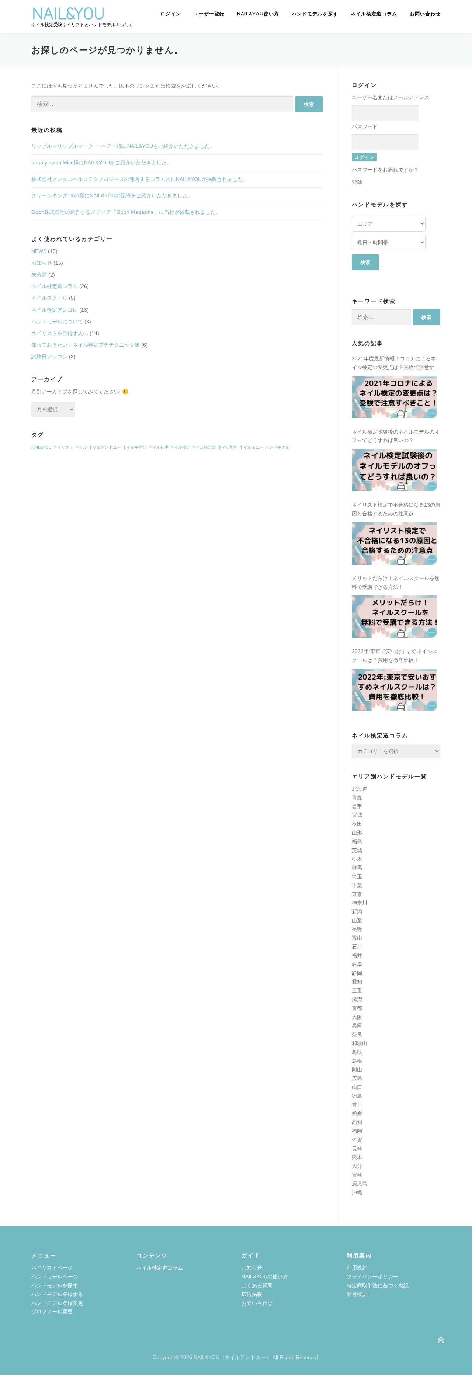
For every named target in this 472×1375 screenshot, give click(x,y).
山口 (357, 1087)
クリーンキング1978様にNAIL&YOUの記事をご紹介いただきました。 (112, 195)
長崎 (357, 1149)
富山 (357, 938)
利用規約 (357, 1268)
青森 (357, 798)
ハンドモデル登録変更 (57, 1303)
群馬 (357, 868)
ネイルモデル (134, 447)
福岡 (357, 1131)
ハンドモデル (277, 447)
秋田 (357, 824)
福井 (357, 955)
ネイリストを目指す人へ (59, 333)
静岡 (357, 973)
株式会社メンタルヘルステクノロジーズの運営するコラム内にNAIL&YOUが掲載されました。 (139, 179)
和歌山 (359, 1043)
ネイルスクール (49, 298)
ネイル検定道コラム (374, 14)
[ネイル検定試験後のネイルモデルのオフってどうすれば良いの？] (394, 470)
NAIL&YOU (41, 447)
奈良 (357, 1034)
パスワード (365, 126)
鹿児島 (359, 1184)
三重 (357, 990)
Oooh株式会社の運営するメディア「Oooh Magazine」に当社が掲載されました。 (126, 212)
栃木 (357, 859)
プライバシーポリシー (372, 1276)
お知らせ (41, 263)
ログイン (170, 14)
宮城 (357, 815)
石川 (357, 946)
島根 (357, 1061)
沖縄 (357, 1192)
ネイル (81, 447)
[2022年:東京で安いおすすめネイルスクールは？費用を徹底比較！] (394, 690)
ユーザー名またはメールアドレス (390, 97)
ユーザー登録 (209, 14)
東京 (357, 894)
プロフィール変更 (52, 1312)
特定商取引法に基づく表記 (378, 1285)
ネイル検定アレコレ (54, 310)
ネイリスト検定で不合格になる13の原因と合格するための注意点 (396, 509)
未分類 (39, 275)
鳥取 (357, 1052)
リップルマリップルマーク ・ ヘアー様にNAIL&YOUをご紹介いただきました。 (123, 146)
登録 (357, 182)
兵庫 (357, 1025)
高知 (357, 1122)
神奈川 (359, 903)
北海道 (359, 789)
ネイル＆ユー (251, 447)
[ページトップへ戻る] (441, 1340)
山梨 (357, 920)
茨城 (357, 850)
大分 (357, 1166)
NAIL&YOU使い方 (258, 14)
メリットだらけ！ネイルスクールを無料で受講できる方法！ (396, 582)
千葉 (357, 885)
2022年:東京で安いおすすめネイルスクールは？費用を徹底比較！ (394, 655)
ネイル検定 (180, 447)
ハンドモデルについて (57, 321)
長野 (357, 929)
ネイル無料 (228, 447)
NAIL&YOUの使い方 (265, 1276)
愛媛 (357, 1113)
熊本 (357, 1157)
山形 (357, 833)
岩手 (357, 806)
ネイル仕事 (158, 447)
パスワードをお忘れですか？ (385, 170)
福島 (357, 841)
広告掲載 (252, 1294)
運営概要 (357, 1294)
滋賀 (357, 999)
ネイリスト (63, 447)
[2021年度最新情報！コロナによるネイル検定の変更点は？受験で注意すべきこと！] (394, 397)
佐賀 (357, 1140)
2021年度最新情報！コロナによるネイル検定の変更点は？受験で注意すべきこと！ (396, 363)
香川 (357, 1105)
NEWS (38, 251)
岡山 (357, 1069)
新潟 (357, 911)
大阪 (357, 1017)
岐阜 (357, 964)
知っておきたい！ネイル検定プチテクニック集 (85, 345)
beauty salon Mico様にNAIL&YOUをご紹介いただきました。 (101, 163)
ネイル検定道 (204, 447)
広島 (357, 1078)
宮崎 (357, 1175)
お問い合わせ (425, 14)
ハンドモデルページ (54, 1276)
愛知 (357, 982)
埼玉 (357, 876)
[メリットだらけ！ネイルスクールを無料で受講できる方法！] (394, 616)
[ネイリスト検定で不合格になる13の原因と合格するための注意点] (394, 543)
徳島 (357, 1096)
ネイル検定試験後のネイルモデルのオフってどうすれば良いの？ (396, 436)
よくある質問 (257, 1285)
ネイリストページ (52, 1268)
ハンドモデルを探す (315, 14)
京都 (357, 1008)
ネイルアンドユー (104, 447)
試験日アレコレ (49, 357)
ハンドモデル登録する (57, 1294)
